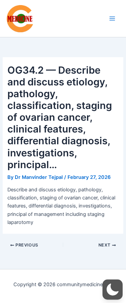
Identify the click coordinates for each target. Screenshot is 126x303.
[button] (112, 289)
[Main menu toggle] (112, 18)
